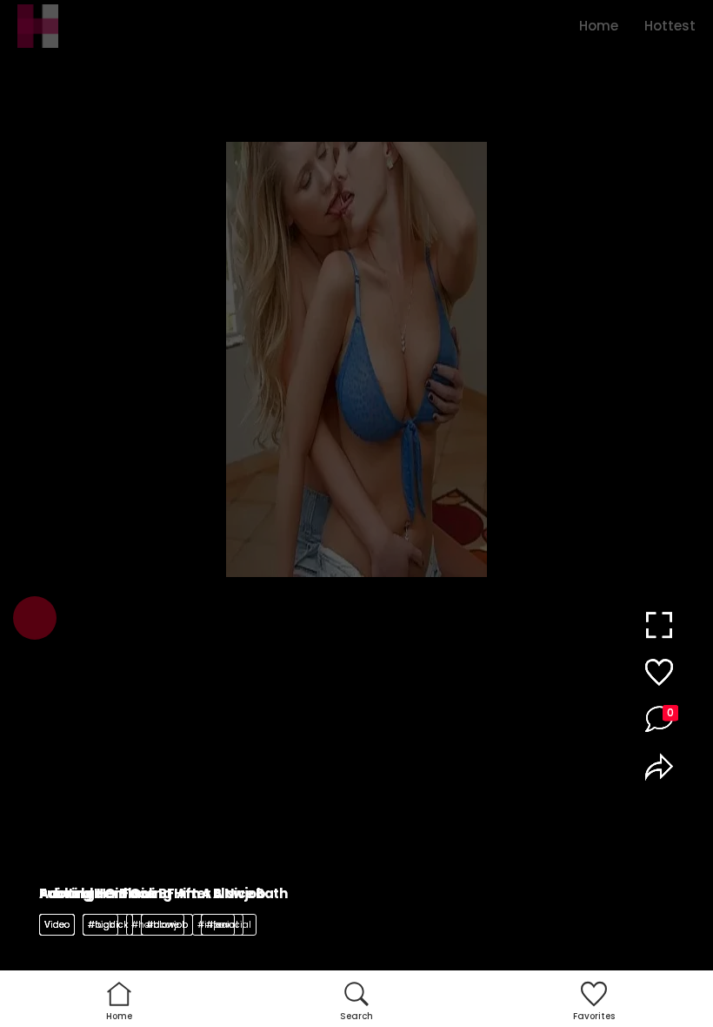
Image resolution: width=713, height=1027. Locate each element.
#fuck (100, 924)
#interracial (224, 924)
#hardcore (155, 924)
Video (57, 924)
